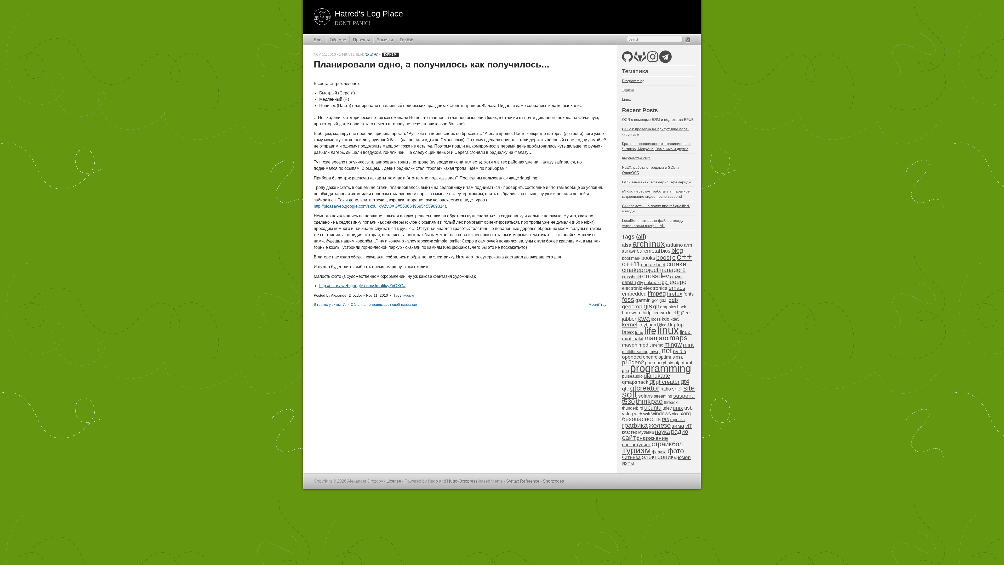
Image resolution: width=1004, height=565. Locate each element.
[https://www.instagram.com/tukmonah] (652, 60)
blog (677, 250)
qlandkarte (657, 375)
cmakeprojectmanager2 (654, 270)
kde (665, 319)
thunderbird (632, 408)
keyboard (648, 324)
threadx (671, 402)
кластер (629, 432)
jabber (629, 319)
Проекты (361, 39)
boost (663, 258)
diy (640, 282)
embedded (634, 294)
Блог (318, 39)
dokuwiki (652, 282)
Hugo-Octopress (462, 481)
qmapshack (635, 382)
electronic (632, 288)
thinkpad (649, 401)
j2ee (685, 312)
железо (660, 425)
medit (644, 345)
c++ (684, 257)
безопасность (641, 419)
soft (629, 394)
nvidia (679, 351)
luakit (637, 338)
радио (679, 431)
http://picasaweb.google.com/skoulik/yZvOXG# (362, 286)
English (406, 39)
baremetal (648, 251)
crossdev (655, 276)
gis (647, 306)
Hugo (433, 481)
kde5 (675, 319)
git (656, 306)
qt (652, 381)
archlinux (648, 243)
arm (688, 245)
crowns (676, 277)
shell (677, 389)
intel (672, 313)
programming (660, 368)
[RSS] (688, 39)
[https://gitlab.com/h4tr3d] (640, 60)
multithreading (635, 351)
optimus (666, 357)
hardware (632, 312)
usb (688, 408)
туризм (390, 54)
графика (635, 425)
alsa (626, 245)
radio (665, 389)
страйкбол (667, 444)
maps (678, 338)
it (678, 312)
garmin (643, 300)
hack (681, 307)
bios (665, 251)
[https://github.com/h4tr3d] (627, 60)
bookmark (631, 258)
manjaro (656, 338)
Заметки (385, 39)
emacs (677, 288)
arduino (674, 245)
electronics (655, 288)
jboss (656, 319)
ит (688, 425)
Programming (633, 81)
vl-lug (627, 413)
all (641, 236)
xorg (686, 413)
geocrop (632, 306)
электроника (659, 457)
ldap (639, 332)
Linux (626, 99)
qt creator (668, 382)
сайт (629, 437)
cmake (676, 264)
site (689, 388)
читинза (631, 457)
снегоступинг (636, 444)
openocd (632, 357)
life (650, 330)
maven (629, 345)
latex (628, 332)
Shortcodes (553, 481)
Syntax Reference (522, 481)
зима (678, 426)
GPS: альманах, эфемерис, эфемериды (656, 182)
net (666, 350)
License (393, 481)
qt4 (685, 381)
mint (688, 345)
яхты (628, 463)
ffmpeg (657, 293)
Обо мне (338, 39)
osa (679, 357)
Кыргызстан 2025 (636, 158)
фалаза (659, 452)
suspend (684, 396)
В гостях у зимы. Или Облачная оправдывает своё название (365, 305)
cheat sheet (653, 264)
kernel (629, 324)
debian (629, 282)
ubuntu (652, 407)
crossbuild (631, 277)
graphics (668, 307)
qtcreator (644, 388)
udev (667, 408)
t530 (628, 401)
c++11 (631, 264)
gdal (663, 300)
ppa (625, 370)
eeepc (678, 282)
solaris (645, 396)
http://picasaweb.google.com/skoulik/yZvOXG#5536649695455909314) (380, 206)
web (638, 414)
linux (668, 330)
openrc (650, 357)
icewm (660, 312)
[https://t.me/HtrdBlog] (665, 60)
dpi (665, 282)
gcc (655, 300)
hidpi (648, 312)
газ (665, 419)
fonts (688, 294)
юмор (684, 457)
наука (662, 431)
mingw (673, 344)
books (648, 258)
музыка (646, 432)
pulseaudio (632, 376)
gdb (673, 300)
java (643, 318)
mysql (654, 351)
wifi (646, 413)
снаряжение (652, 438)
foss (628, 299)
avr (632, 251)
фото (676, 451)
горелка (677, 419)
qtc (625, 389)
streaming (663, 396)
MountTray (597, 305)
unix (678, 408)
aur (625, 251)
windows (661, 413)
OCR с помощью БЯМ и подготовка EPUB (658, 119)
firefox (674, 294)
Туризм (628, 90)
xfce (676, 414)
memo (657, 345)
